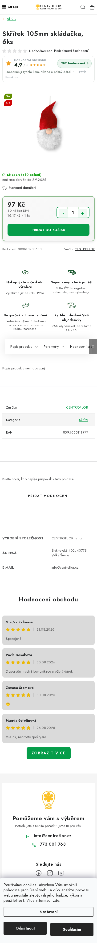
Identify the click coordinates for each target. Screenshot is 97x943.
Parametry (51, 346)
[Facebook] (38, 873)
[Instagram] (50, 873)
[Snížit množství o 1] (63, 213)
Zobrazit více (49, 753)
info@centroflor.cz (53, 836)
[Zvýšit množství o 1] (82, 213)
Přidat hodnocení (48, 495)
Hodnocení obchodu (48, 599)
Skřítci (83, 420)
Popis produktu (21, 346)
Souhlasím (72, 929)
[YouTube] (61, 873)
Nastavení (49, 911)
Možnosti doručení (22, 187)
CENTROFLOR (85, 249)
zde (56, 900)
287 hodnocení (73, 63)
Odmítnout (25, 928)
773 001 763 (53, 844)
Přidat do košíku (48, 229)
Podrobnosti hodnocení (71, 50)
